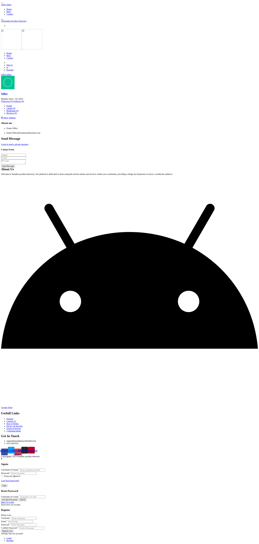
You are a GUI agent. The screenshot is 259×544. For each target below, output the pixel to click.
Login (9, 538)
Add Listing (6, 5)
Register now (7, 531)
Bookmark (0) (12, 111)
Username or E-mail (9, 497)
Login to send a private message (14, 144)
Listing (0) (10, 108)
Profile (9, 106)
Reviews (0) (11, 113)
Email (8, 133)
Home (9, 9)
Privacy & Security (14, 426)
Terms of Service (13, 428)
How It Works (12, 424)
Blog (8, 12)
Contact (9, 14)
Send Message (8, 166)
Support (9, 419)
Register (9, 70)
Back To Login (7, 502)
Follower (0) (18, 101)
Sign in (9, 65)
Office (4, 93)
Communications (13, 431)
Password (5, 473)
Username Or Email (9, 470)
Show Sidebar (9, 118)
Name (9, 128)
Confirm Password (9, 528)
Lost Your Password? (10, 481)
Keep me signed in (12, 476)
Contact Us (11, 421)
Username (5, 518)
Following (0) (7, 101)
